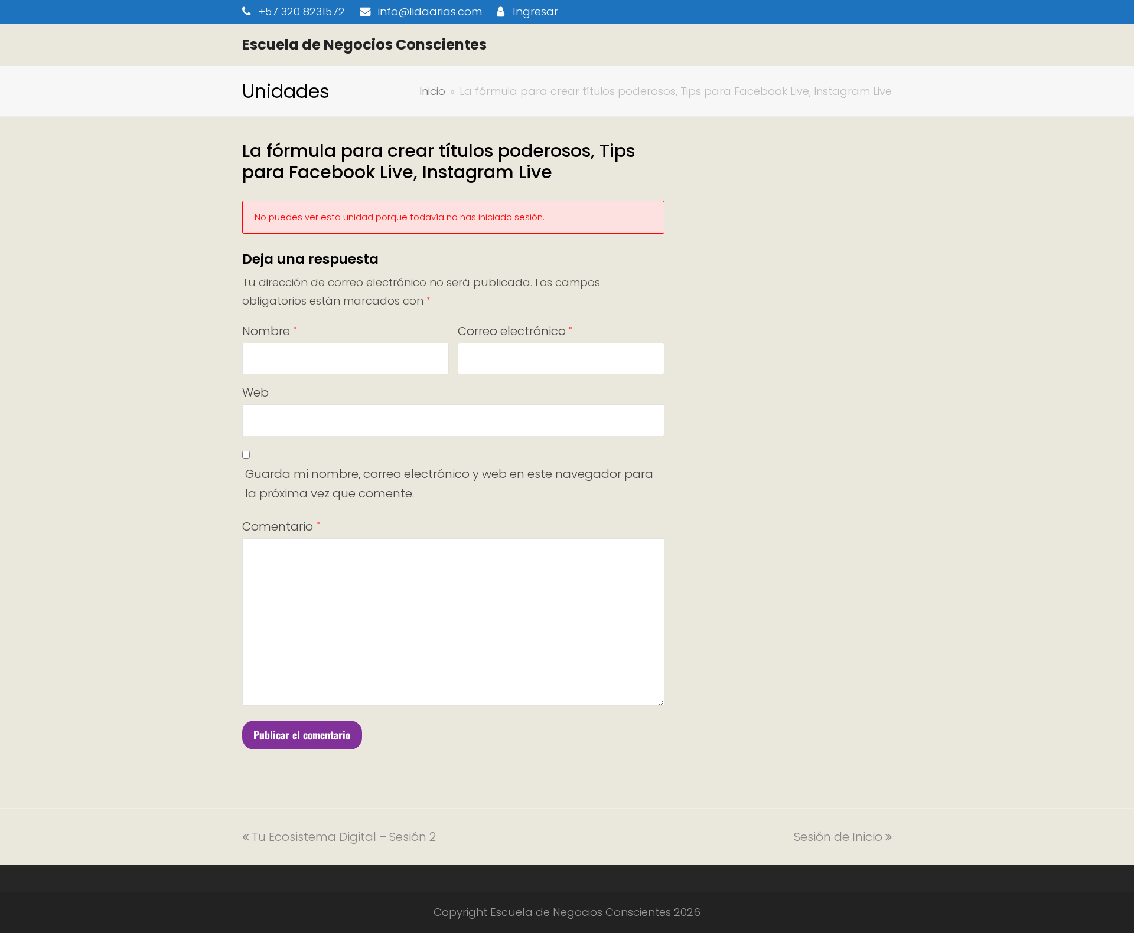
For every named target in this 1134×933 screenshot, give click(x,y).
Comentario (281, 526)
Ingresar (535, 11)
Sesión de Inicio (838, 837)
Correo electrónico (515, 331)
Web (255, 392)
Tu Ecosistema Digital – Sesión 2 (343, 837)
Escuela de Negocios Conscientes (364, 44)
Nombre (269, 331)
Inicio (432, 91)
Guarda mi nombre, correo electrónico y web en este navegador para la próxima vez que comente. (449, 484)
